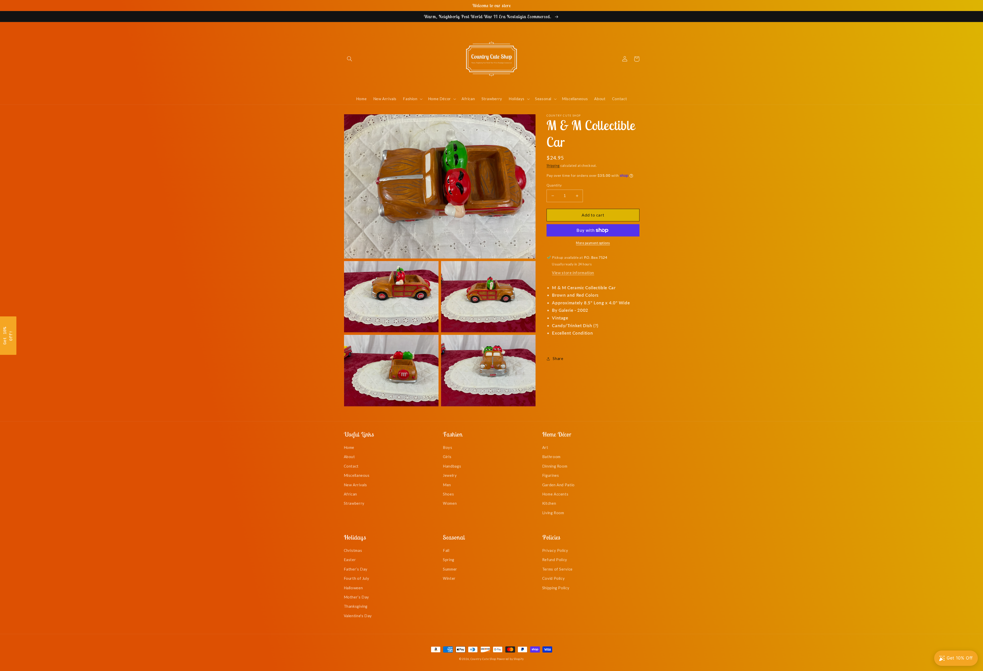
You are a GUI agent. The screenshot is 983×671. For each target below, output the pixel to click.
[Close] (558, 290)
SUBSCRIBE (527, 355)
